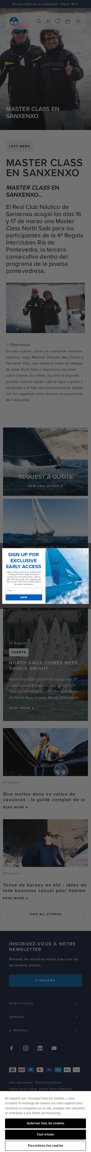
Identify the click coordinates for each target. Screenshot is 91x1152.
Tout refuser (46, 1134)
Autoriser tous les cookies (45, 1123)
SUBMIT (24, 597)
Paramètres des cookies (45, 1146)
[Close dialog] (86, 551)
